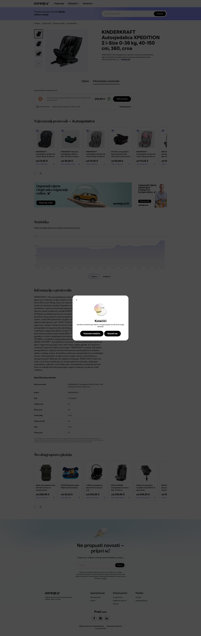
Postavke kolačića (91, 333)
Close (76, 300)
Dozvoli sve (112, 333)
